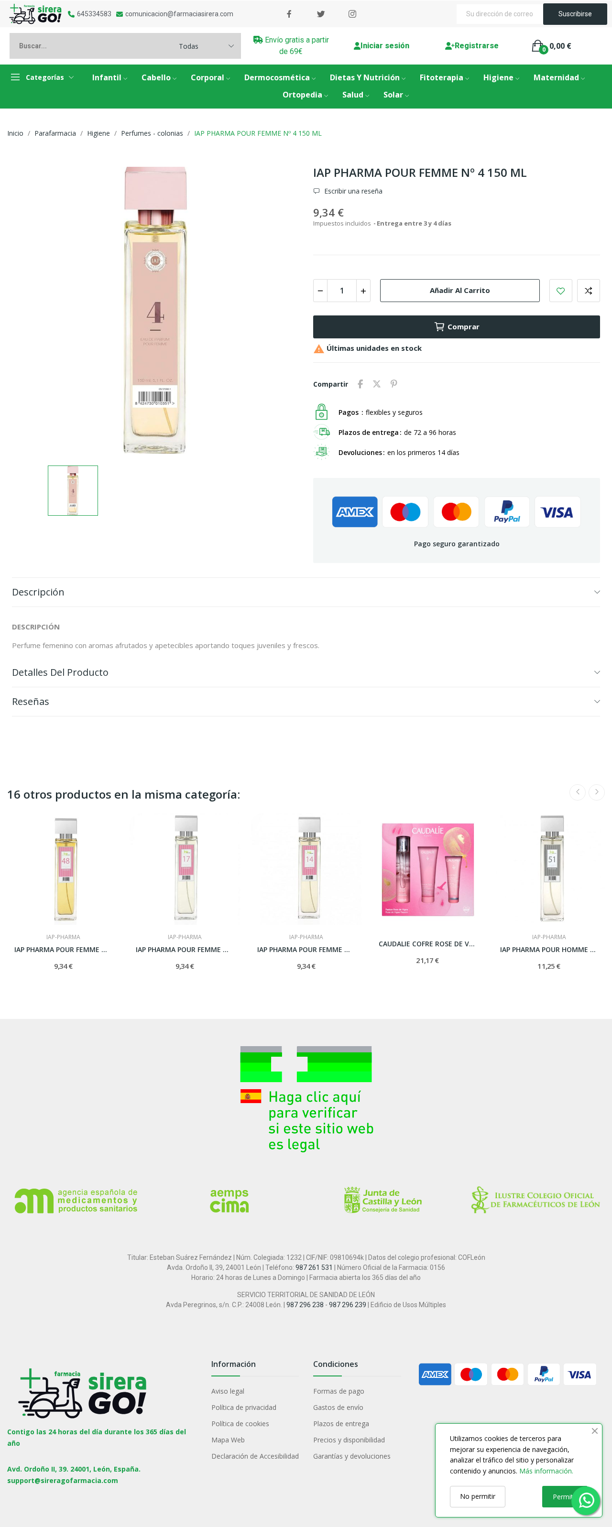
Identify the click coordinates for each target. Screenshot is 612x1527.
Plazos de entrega (341, 1423)
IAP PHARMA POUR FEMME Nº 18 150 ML (63, 949)
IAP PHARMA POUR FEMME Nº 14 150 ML (306, 949)
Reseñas (30, 701)
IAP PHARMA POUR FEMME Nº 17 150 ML (184, 949)
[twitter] (321, 14)
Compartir (360, 384)
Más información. (546, 1470)
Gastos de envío (338, 1407)
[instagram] (352, 14)
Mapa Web (228, 1439)
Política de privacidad (243, 1407)
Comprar (464, 326)
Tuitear (377, 384)
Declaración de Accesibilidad (255, 1456)
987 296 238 (305, 1305)
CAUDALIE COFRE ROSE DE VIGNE (427, 943)
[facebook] (289, 14)
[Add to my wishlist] (560, 290)
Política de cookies (240, 1423)
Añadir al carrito (460, 290)
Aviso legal (227, 1391)
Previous (577, 792)
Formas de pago (338, 1391)
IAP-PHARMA (63, 937)
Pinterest (394, 384)
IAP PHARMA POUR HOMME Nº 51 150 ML (549, 949)
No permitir (477, 1496)
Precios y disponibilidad (349, 1439)
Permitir (565, 1496)
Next (597, 792)
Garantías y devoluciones (352, 1456)
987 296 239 (347, 1305)
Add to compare (588, 290)
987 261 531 (314, 1267)
